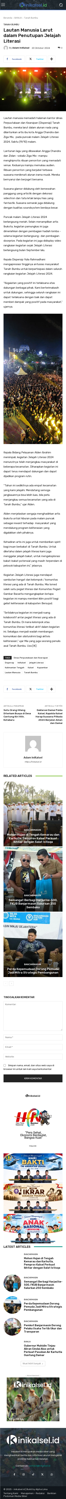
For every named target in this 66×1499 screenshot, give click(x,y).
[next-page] (11, 983)
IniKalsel (22, 662)
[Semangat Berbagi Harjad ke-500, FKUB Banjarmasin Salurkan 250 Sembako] (33, 879)
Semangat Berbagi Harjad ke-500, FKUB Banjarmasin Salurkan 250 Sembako (33, 903)
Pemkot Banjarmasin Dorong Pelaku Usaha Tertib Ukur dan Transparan (43, 1328)
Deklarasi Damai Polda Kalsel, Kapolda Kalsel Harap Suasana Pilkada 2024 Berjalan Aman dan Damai (49, 716)
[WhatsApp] (51, 1474)
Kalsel (31, 667)
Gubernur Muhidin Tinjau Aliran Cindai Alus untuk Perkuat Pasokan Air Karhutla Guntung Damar (43, 1350)
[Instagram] (23, 1474)
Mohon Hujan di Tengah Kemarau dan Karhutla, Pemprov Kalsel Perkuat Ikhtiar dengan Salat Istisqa (33, 838)
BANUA (18, 17)
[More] (51, 59)
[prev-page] (6, 983)
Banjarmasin (32, 830)
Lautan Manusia (12, 672)
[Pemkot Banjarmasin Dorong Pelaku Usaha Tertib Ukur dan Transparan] (12, 1327)
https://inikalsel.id (33, 762)
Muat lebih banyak (32, 1363)
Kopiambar (42, 667)
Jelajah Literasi (36, 662)
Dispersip (9, 662)
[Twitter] (42, 1474)
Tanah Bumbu (31, 17)
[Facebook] (14, 1474)
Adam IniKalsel (20, 48)
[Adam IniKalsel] (6, 48)
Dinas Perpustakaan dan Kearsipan (31, 657)
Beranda (8, 17)
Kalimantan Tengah (14, 667)
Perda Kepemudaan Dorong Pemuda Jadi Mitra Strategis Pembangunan (33, 970)
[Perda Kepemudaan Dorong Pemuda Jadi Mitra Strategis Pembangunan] (33, 944)
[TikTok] (33, 1474)
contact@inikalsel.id (39, 1465)
